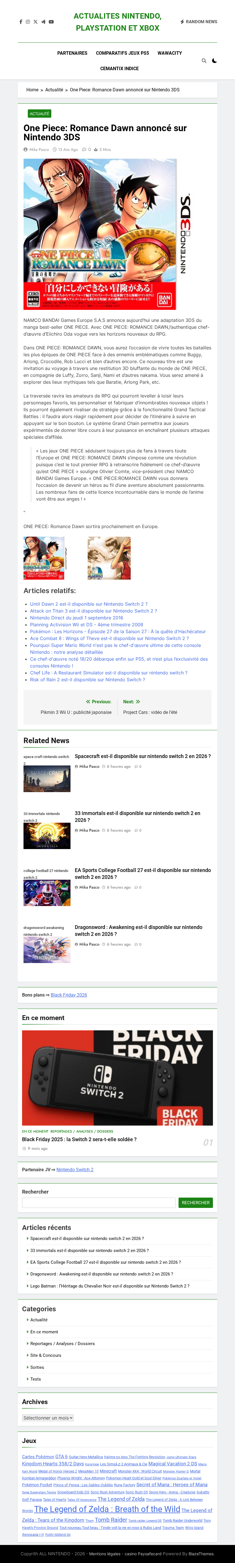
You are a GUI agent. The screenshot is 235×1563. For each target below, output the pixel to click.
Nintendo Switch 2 (74, 1169)
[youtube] (51, 22)
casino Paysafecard (143, 1553)
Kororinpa (92, 1464)
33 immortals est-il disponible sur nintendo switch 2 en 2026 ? (89, 1250)
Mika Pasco (39, 149)
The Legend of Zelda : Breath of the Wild (107, 1509)
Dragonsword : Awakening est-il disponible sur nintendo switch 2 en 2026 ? (101, 1274)
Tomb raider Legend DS (145, 1521)
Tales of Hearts (54, 1500)
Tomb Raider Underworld (182, 1520)
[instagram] (28, 22)
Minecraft (108, 1471)
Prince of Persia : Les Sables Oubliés (83, 1485)
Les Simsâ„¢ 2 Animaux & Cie (123, 1464)
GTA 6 (61, 1456)
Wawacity (170, 53)
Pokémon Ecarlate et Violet (181, 1478)
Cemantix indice (119, 68)
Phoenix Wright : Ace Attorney (81, 1478)
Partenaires (72, 53)
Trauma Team (173, 1528)
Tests (35, 1379)
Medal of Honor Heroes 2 (57, 1471)
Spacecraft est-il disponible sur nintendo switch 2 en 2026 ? (143, 756)
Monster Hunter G (176, 1471)
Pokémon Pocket (37, 1485)
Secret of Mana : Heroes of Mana (171, 1484)
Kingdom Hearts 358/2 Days (53, 1463)
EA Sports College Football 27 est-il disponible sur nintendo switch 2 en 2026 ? (105, 1262)
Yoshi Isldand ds (57, 1535)
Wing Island (194, 1528)
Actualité (39, 114)
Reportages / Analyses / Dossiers (81, 1131)
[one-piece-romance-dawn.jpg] (117, 558)
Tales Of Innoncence (82, 1500)
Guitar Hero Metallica (86, 1457)
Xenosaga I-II (33, 1534)
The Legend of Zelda (121, 1499)
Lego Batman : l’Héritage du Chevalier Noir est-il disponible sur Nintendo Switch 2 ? (109, 1286)
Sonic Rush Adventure (107, 1492)
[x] (36, 22)
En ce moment (35, 1131)
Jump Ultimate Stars (181, 1457)
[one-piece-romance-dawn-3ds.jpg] (53, 558)
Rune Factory (124, 1485)
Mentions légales (104, 1553)
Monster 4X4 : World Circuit (140, 1471)
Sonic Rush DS (137, 1492)
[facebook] (21, 22)
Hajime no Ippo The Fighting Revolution (134, 1457)
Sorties (37, 1367)
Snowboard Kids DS (73, 1492)
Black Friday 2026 (69, 995)
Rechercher (35, 1192)
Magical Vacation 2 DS (172, 1463)
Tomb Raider (111, 1520)
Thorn (89, 1521)
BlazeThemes (201, 1553)
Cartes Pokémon (38, 1456)
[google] (43, 22)
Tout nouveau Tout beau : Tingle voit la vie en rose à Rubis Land (110, 1527)
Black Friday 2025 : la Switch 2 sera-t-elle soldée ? (79, 1139)
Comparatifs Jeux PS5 (122, 53)
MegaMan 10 (88, 1471)
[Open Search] (204, 60)
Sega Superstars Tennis (39, 1492)
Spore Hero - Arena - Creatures (172, 1492)
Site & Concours (45, 1355)
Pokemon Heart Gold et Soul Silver (133, 1478)
